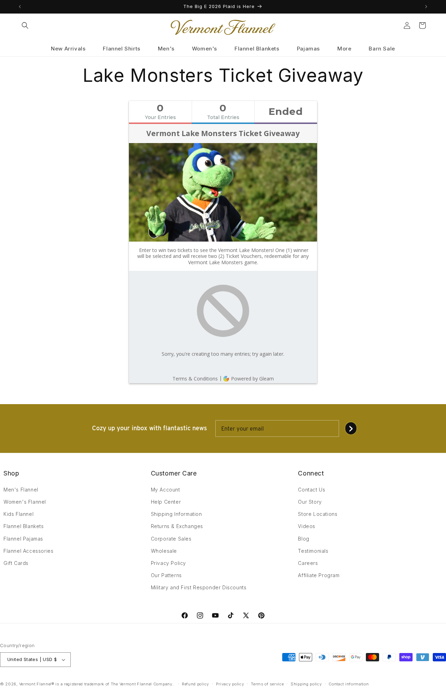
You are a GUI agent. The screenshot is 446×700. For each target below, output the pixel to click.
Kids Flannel (18, 514)
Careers (308, 563)
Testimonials (313, 551)
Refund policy (195, 684)
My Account (165, 490)
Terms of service (267, 684)
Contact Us (311, 490)
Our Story (310, 502)
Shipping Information (176, 514)
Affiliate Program (318, 575)
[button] (25, 25)
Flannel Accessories (28, 551)
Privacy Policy (168, 563)
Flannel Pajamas (23, 539)
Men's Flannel (20, 490)
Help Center (166, 502)
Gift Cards (16, 563)
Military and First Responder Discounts (199, 587)
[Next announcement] (426, 6)
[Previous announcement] (20, 6)
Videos (306, 526)
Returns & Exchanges (177, 526)
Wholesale (164, 551)
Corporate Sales (171, 539)
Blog (303, 539)
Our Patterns (166, 575)
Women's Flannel (24, 502)
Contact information (349, 684)
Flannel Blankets (23, 526)
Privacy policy (230, 684)
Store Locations (317, 514)
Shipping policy (306, 684)
